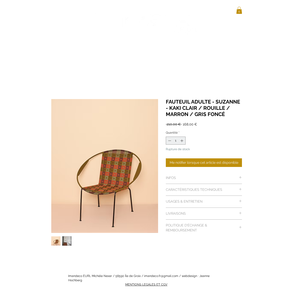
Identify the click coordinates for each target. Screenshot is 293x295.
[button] (239, 10)
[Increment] (182, 140)
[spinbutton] (176, 140)
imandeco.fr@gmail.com (161, 276)
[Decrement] (169, 140)
